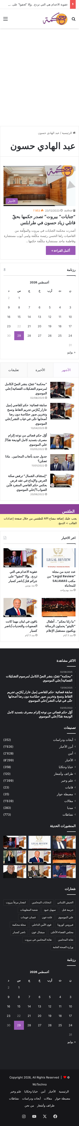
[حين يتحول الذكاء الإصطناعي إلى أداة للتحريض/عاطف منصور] (64, 842)
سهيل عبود (50, 909)
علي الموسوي (65, 917)
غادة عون (47, 917)
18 (59, 326)
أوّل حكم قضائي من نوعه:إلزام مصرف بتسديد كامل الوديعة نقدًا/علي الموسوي (26, 440)
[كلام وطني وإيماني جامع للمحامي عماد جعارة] (14, 871)
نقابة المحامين (65, 939)
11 (60, 316)
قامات (69, 787)
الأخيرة (40, 370)
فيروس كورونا (65, 924)
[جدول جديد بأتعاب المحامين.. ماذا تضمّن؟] (62, 462)
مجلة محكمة (19, 924)
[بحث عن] (73, 20)
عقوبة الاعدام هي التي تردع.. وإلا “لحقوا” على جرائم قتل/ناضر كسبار (22, 576)
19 (49, 326)
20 (39, 326)
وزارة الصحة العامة (63, 947)
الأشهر (66, 370)
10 (70, 316)
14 (29, 316)
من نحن (29, 1105)
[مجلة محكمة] (55, 18)
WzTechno (39, 1084)
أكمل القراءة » (60, 250)
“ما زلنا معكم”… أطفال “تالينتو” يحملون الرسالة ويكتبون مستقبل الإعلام (60, 626)
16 (8, 316)
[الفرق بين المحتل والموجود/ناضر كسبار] (39, 871)
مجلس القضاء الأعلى (62, 932)
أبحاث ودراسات (63, 740)
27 (39, 335)
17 (70, 326)
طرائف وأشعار (63, 774)
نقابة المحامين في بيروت (38, 939)
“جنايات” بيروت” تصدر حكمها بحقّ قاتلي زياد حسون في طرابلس (44, 219)
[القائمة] (5, 20)
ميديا (70, 807)
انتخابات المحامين (41, 902)
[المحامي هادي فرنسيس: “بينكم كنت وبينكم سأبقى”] (64, 871)
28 (29, 335)
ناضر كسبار (19, 932)
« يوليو (71, 352)
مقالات (68, 801)
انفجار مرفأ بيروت (16, 902)
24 (70, 335)
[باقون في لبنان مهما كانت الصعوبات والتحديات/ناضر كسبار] (20, 607)
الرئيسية (67, 133)
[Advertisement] (39, 83)
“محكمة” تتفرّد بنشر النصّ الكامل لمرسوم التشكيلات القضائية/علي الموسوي (26, 388)
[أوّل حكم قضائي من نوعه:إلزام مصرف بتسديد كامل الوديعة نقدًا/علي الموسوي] (62, 441)
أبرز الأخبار (66, 746)
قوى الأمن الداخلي (41, 924)
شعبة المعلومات (29, 909)
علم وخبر (67, 780)
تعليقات (13, 370)
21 (29, 326)
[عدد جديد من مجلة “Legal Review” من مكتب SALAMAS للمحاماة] (58, 557)
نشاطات (68, 814)
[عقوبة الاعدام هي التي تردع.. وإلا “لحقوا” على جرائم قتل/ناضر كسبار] (20, 557)
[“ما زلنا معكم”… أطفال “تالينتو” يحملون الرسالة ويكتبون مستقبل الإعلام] (58, 607)
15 (19, 316)
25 (60, 335)
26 (50, 335)
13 (39, 316)
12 (49, 316)
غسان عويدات (28, 917)
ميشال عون (38, 932)
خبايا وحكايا (66, 767)
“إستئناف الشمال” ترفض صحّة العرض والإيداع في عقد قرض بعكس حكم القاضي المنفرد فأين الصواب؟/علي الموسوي (26, 483)
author (68, 210)
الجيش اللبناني (65, 902)
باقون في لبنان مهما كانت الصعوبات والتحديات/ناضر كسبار (21, 626)
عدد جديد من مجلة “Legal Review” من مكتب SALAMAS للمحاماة (61, 578)
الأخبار (69, 760)
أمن (70, 753)
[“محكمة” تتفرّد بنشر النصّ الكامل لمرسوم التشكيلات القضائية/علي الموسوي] (62, 390)
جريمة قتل (67, 909)
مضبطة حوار (65, 794)
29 (19, 335)
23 (9, 326)
